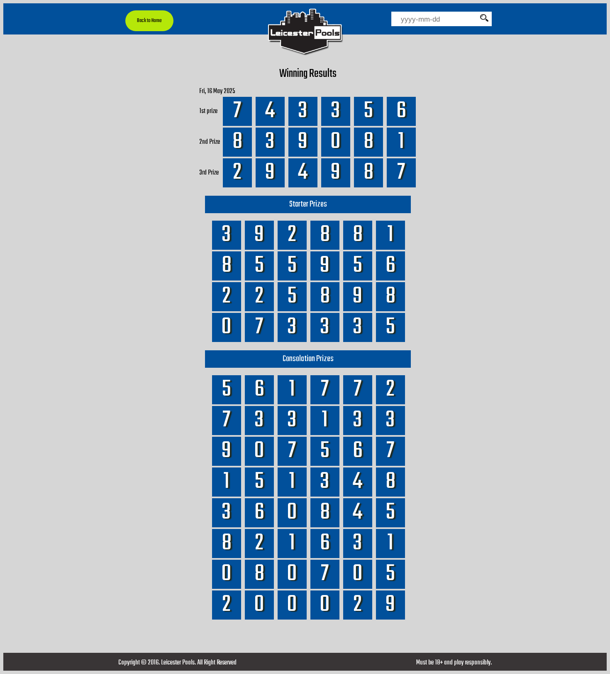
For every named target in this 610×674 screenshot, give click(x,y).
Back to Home (149, 21)
